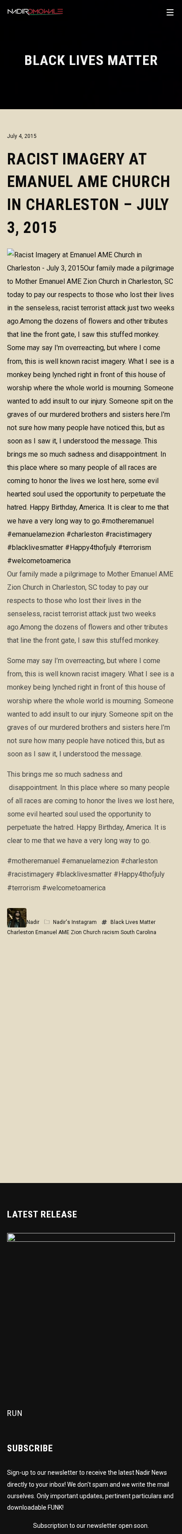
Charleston (20, 932)
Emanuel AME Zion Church (68, 932)
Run (15, 1413)
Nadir (33, 922)
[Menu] (170, 12)
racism (110, 932)
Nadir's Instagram (75, 922)
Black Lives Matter (132, 922)
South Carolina (138, 932)
